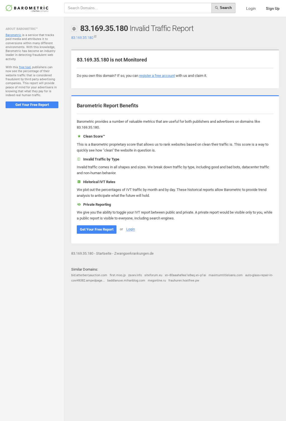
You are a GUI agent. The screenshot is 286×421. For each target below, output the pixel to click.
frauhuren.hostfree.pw (183, 280)
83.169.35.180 (82, 38)
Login (251, 8)
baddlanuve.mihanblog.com (126, 280)
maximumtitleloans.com (226, 275)
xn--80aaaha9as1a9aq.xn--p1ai (185, 275)
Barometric (13, 35)
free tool (25, 67)
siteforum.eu (153, 275)
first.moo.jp (118, 275)
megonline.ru (157, 280)
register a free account (157, 76)
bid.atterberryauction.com (89, 275)
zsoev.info (135, 275)
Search (225, 8)
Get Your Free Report (32, 105)
